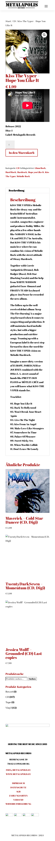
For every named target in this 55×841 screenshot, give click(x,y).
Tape (8, 702)
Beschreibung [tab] (16, 190)
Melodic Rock (23, 176)
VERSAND (18, 799)
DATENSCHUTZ (18, 787)
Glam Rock (40, 168)
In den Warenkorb (21, 153)
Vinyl (8, 707)
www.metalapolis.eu (18, 774)
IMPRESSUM (18, 783)
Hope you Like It (36, 172)
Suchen (32, 678)
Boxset (9, 691)
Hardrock (22, 172)
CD (14, 21)
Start (8, 21)
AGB (18, 791)
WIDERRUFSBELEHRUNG (18, 803)
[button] (44, 35)
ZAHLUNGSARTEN (18, 795)
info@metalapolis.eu (18, 769)
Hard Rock (11, 172)
